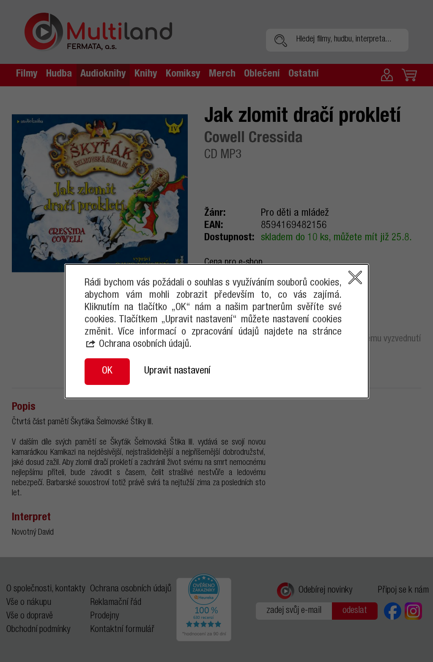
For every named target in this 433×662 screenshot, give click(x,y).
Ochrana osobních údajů (144, 345)
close (355, 277)
